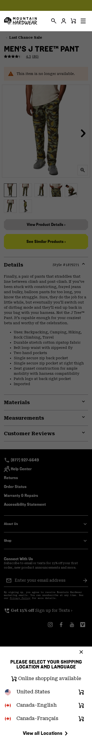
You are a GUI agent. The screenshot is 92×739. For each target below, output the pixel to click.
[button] (83, 21)
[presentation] (54, 21)
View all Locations (42, 733)
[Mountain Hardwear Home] (20, 21)
